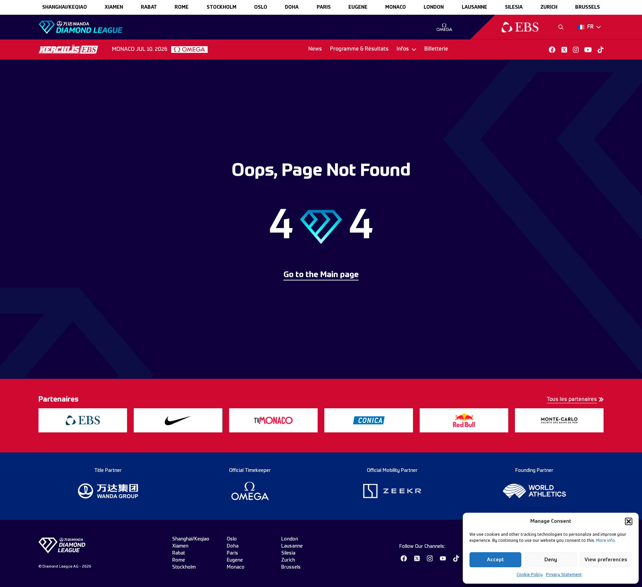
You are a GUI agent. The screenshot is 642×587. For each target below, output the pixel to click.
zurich (548, 7)
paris (324, 7)
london (434, 7)
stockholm (221, 7)
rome (182, 7)
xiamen (114, 7)
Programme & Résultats (359, 49)
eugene (357, 7)
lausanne (474, 7)
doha (292, 7)
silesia (514, 7)
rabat (149, 7)
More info (605, 541)
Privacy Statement (564, 575)
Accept (495, 559)
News (315, 49)
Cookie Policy (530, 575)
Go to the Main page (321, 275)
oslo (260, 7)
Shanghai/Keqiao (64, 7)
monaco (395, 7)
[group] (444, 27)
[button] (628, 521)
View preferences (605, 559)
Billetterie (436, 49)
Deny (550, 559)
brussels (587, 7)
